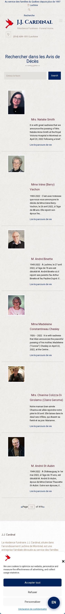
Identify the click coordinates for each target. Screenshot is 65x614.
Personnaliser (32, 601)
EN (54, 602)
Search (54, 75)
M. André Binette (42, 259)
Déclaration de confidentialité (32, 609)
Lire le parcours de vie (41, 144)
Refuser (32, 592)
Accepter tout (32, 582)
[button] (60, 558)
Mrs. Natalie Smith (43, 119)
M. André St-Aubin (43, 466)
